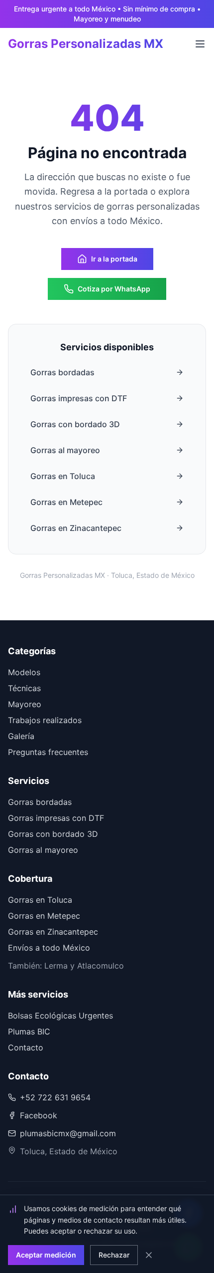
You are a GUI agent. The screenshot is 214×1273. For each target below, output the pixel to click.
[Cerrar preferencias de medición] (149, 1255)
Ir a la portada (114, 259)
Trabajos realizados (45, 720)
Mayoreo (24, 704)
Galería (21, 736)
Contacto (25, 1047)
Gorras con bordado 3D (75, 424)
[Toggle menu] (200, 44)
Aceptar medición (46, 1255)
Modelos (24, 672)
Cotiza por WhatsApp (114, 288)
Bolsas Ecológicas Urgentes (60, 1015)
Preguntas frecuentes (48, 752)
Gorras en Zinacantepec (75, 528)
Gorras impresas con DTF (78, 398)
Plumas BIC (29, 1031)
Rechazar (114, 1255)
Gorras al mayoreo (65, 450)
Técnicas (24, 688)
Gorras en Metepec (66, 502)
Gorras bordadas (62, 372)
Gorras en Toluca (62, 476)
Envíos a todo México (49, 948)
